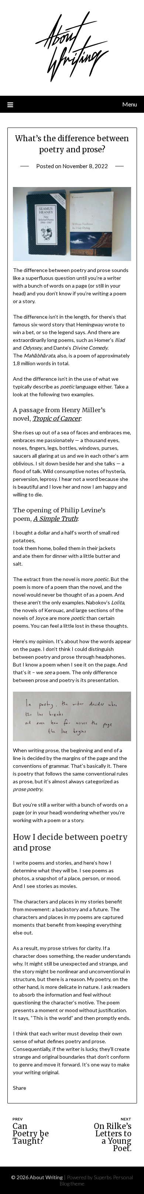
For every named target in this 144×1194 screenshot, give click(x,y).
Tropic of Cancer (56, 418)
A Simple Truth (55, 518)
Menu (129, 104)
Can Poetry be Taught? (31, 1134)
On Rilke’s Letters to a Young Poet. (112, 1137)
